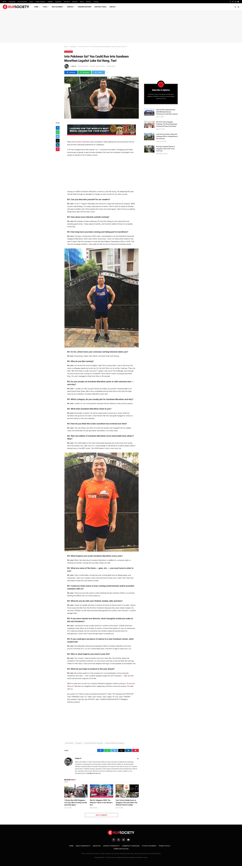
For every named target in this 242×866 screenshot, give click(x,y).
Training (95, 1)
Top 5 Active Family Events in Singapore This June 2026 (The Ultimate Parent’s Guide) (126, 802)
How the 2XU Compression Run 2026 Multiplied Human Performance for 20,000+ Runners (167, 112)
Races (82, 1)
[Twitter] (58, 136)
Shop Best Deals (100, 7)
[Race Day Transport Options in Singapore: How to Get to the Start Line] (149, 149)
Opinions (75, 1)
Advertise (97, 846)
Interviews (67, 1)
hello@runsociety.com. (94, 773)
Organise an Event (85, 7)
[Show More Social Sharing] (107, 72)
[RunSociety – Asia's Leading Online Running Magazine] (16, 7)
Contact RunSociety (111, 846)
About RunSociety (83, 846)
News (4, 1)
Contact (112, 7)
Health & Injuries (40, 1)
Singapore (79, 743)
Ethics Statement (149, 846)
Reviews (88, 1)
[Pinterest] (58, 149)
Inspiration (58, 1)
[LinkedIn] (58, 145)
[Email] (58, 141)
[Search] (238, 7)
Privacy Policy (164, 846)
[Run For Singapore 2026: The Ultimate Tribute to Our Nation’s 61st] (101, 791)
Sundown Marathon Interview (93, 743)
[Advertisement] (121, 26)
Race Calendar (57, 7)
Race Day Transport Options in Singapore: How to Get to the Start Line (165, 149)
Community (12, 1)
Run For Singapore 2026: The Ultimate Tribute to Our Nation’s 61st (101, 802)
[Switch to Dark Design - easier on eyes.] (235, 7)
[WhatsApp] (58, 132)
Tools (45, 7)
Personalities (69, 743)
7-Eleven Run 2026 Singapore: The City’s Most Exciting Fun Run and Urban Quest (75, 802)
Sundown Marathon (82, 142)
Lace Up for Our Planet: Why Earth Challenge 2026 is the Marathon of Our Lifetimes (167, 136)
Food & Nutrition (22, 1)
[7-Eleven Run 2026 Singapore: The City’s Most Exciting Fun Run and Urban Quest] (75, 791)
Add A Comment (101, 815)
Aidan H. (74, 66)
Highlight (50, 1)
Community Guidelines (131, 846)
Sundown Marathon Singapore (114, 743)
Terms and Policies (120, 849)
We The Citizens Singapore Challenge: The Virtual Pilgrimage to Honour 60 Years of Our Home (166, 124)
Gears (31, 1)
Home (36, 7)
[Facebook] (58, 128)
